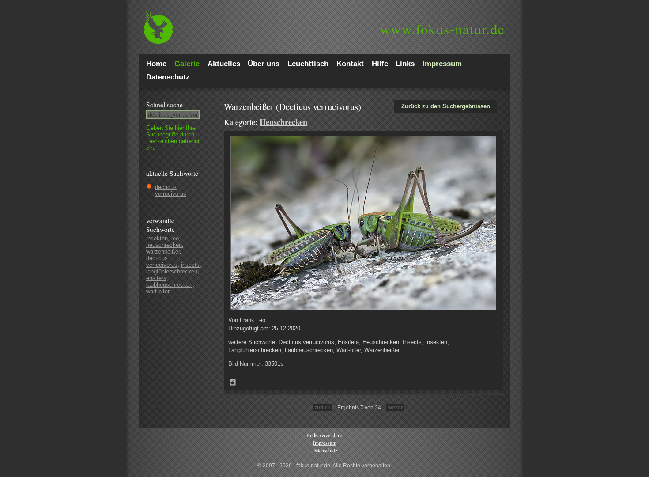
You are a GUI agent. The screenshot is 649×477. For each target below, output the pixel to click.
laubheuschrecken (169, 284)
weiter (395, 407)
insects (190, 264)
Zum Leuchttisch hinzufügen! (233, 382)
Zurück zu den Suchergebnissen (445, 106)
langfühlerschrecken (171, 271)
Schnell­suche (164, 104)
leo (175, 238)
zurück (322, 407)
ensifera (156, 278)
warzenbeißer (163, 251)
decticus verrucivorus (170, 190)
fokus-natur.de (442, 28)
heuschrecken (164, 245)
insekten (157, 238)
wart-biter (158, 291)
